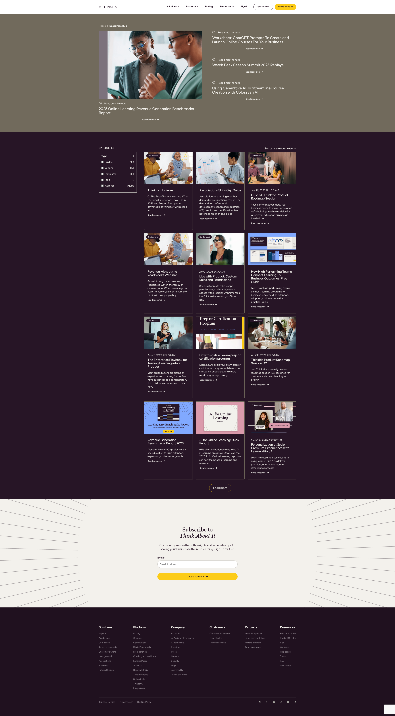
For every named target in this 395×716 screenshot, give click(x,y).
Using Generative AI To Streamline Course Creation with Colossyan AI (248, 90)
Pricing (209, 6)
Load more (220, 488)
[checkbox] (117, 162)
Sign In (244, 6)
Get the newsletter (196, 576)
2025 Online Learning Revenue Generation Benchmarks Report (146, 111)
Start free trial (263, 6)
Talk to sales (284, 6)
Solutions (171, 6)
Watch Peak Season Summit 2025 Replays (248, 65)
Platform (191, 6)
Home (102, 25)
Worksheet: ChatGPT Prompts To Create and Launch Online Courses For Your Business (250, 40)
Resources (225, 6)
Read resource (149, 119)
